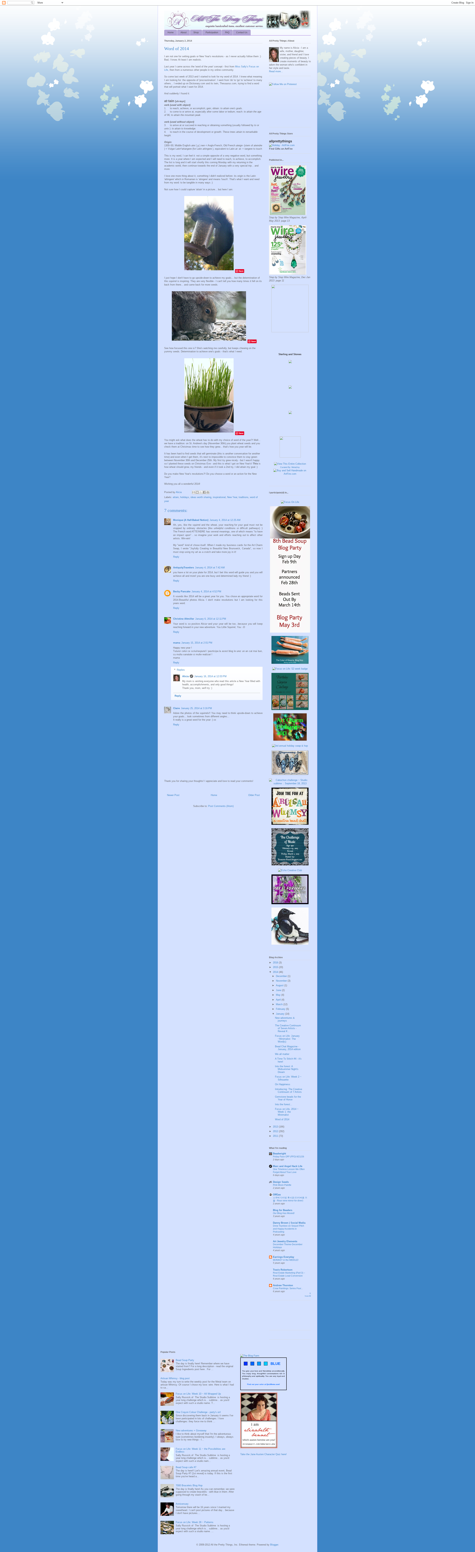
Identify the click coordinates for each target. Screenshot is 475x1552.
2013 (276, 1126)
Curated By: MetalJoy (290, 467)
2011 (276, 1136)
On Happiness (282, 1084)
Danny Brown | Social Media (289, 1222)
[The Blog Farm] (249, 1355)
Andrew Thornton (283, 1285)
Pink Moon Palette (282, 1185)
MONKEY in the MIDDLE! (285, 1260)
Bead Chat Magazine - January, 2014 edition (288, 1048)
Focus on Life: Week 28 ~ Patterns (194, 1522)
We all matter (282, 1054)
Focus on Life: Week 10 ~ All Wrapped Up (198, 1393)
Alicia (179, 492)
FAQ (227, 32)
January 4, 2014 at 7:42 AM (210, 567)
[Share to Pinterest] (208, 492)
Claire (176, 708)
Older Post (254, 795)
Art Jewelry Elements (285, 1241)
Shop (196, 32)
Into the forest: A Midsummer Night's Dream (286, 1069)
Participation (212, 32)
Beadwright (279, 1153)
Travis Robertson (282, 1269)
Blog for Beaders (282, 1210)
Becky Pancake (181, 591)
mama (176, 642)
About (183, 32)
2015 (276, 967)
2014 (276, 972)
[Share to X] (201, 492)
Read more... (276, 71)
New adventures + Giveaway (191, 1430)
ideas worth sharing (201, 497)
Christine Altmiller (183, 618)
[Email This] (194, 492)
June (279, 990)
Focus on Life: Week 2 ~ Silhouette (288, 1078)
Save (241, 271)
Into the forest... (283, 1104)
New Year (232, 497)
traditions (243, 497)
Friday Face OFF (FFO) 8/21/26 (288, 1156)
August (280, 985)
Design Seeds (281, 1182)
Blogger (274, 1544)
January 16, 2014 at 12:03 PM (210, 676)
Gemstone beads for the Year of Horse (288, 1098)
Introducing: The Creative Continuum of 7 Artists (288, 1091)
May (278, 994)
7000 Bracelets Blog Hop (189, 1485)
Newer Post (173, 795)
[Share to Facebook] (204, 492)
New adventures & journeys (285, 1019)
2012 (276, 1131)
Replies (181, 669)
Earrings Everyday (283, 1257)
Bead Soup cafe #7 (186, 1467)
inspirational (219, 497)
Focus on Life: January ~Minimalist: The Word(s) (287, 1038)
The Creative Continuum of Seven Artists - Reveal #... (288, 1028)
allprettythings (280, 141)
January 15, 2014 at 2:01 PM (196, 642)
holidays (184, 497)
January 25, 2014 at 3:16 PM (196, 708)
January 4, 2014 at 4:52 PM (206, 591)
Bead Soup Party (185, 1360)
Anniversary (182, 1503)
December (282, 976)
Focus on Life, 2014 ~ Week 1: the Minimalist (287, 1112)
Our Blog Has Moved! (283, 1213)
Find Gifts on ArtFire (281, 148)
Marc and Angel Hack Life (287, 1166)
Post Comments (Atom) (221, 806)
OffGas (277, 1194)
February (281, 1009)
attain (176, 497)
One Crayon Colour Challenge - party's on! (198, 1412)
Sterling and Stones (290, 354)
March (279, 1004)
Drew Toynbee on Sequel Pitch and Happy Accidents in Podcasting (288, 1229)
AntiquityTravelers (183, 567)
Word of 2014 (282, 1119)
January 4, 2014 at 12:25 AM (224, 520)
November (282, 980)
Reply (176, 556)
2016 (276, 962)
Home (171, 32)
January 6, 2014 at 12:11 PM (210, 618)
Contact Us (241, 32)
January (280, 1013)
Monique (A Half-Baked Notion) (190, 520)
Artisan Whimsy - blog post (175, 1378)
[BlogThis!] (197, 492)
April (278, 999)
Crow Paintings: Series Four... (288, 1288)
